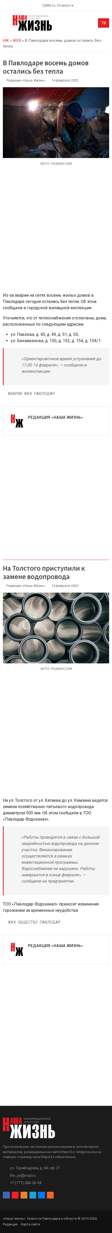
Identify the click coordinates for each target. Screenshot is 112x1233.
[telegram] (32, 1195)
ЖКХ (17, 40)
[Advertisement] (56, 232)
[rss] (50, 1195)
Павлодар (44, 393)
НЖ (6, 40)
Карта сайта (30, 1224)
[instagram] (15, 1195)
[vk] (41, 1195)
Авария (15, 393)
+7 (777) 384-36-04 (26, 1183)
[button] (6, 24)
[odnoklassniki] (24, 1195)
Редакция (10, 1224)
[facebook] (6, 1195)
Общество (28, 922)
